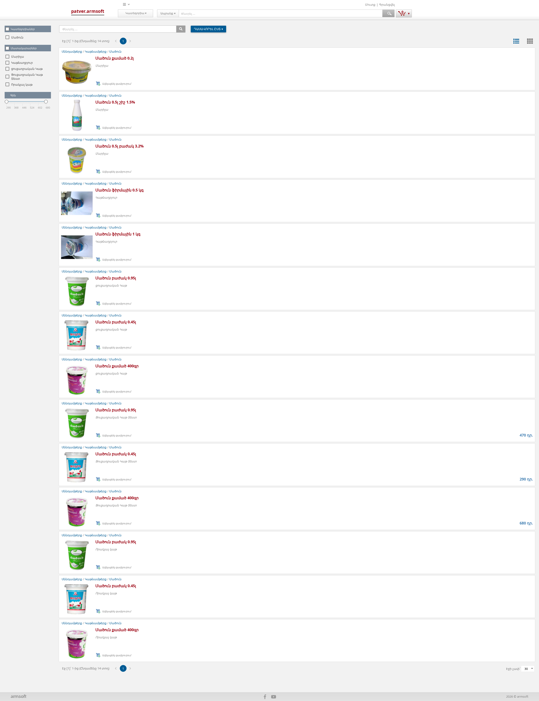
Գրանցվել (387, 5)
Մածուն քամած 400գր (117, 365)
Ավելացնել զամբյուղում (116, 83)
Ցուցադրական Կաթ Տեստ (116, 417)
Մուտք (370, 5)
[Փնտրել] (180, 29)
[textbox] (280, 13)
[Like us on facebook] (265, 697)
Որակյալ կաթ (21, 84)
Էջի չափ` (513, 669)
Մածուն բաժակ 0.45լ (115, 321)
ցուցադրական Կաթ (27, 69)
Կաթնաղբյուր (22, 63)
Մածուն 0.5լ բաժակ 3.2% (119, 146)
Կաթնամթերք (95, 51)
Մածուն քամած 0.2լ (114, 58)
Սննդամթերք (72, 51)
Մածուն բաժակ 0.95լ (115, 277)
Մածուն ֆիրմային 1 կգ (117, 233)
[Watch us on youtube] (273, 697)
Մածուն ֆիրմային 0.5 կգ (119, 190)
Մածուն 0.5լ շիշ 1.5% (115, 102)
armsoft (18, 696)
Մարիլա (17, 56)
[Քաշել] (6, 102)
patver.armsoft (87, 11)
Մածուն (17, 37)
